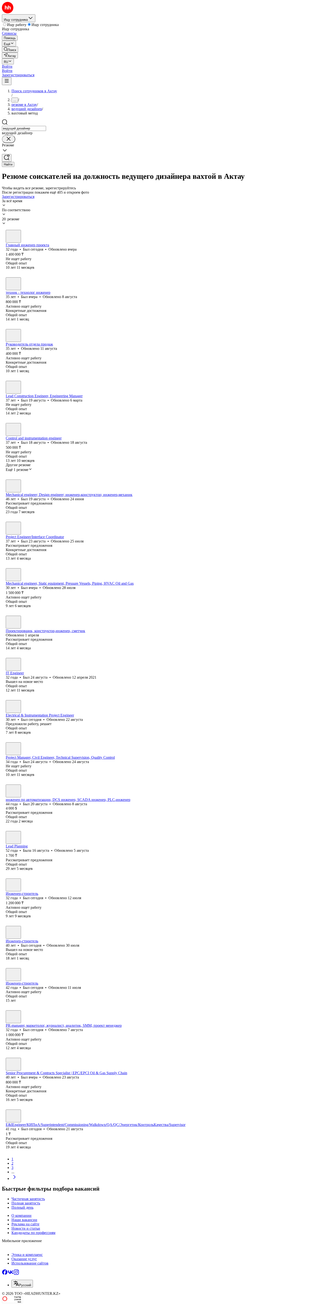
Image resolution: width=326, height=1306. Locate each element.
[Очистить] (8, 139)
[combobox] (24, 128)
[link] (10, 49)
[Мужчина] (13, 236)
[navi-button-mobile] (6, 81)
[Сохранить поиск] (6, 158)
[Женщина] (13, 622)
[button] (7, 66)
